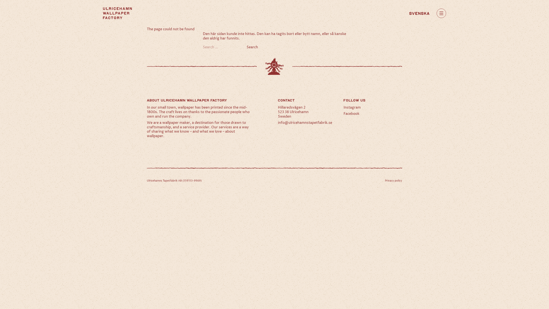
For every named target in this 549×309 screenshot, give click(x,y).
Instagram (352, 107)
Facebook (351, 113)
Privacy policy (393, 181)
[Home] (117, 13)
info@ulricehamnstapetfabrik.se (305, 122)
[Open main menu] (441, 13)
